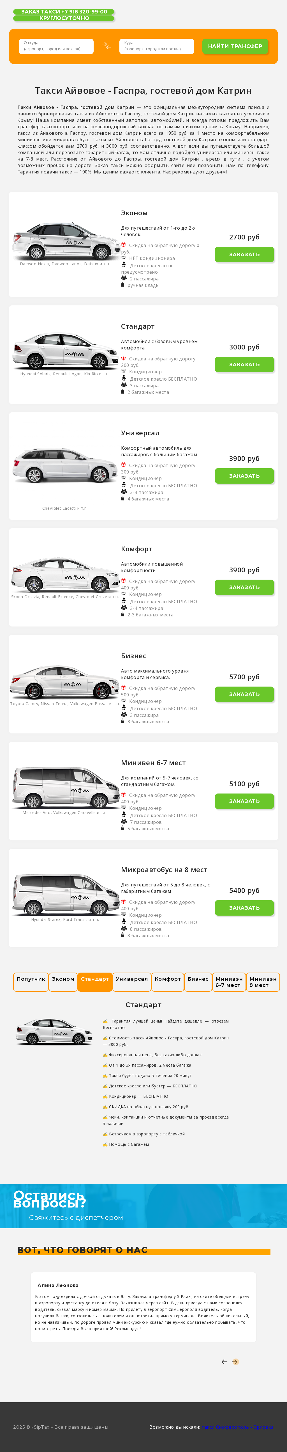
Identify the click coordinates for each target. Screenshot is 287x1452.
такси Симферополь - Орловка (238, 1427)
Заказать (244, 254)
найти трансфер (235, 46)
